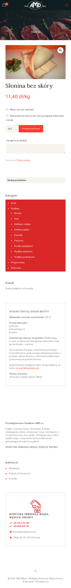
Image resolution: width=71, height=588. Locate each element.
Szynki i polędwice (23, 246)
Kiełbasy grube (21, 229)
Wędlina (15, 208)
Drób (13, 203)
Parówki (18, 235)
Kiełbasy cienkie (22, 224)
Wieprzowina (23, 160)
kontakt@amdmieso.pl (27, 368)
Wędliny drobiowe (23, 251)
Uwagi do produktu (16, 140)
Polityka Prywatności (20, 473)
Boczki (17, 213)
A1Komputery (42, 581)
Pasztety (18, 240)
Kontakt (13, 478)
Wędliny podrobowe (24, 257)
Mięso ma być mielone (21, 109)
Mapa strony (55, 578)
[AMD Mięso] (35, 5)
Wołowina (16, 268)
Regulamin (14, 468)
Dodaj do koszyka (31, 128)
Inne (16, 218)
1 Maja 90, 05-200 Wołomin (26, 537)
